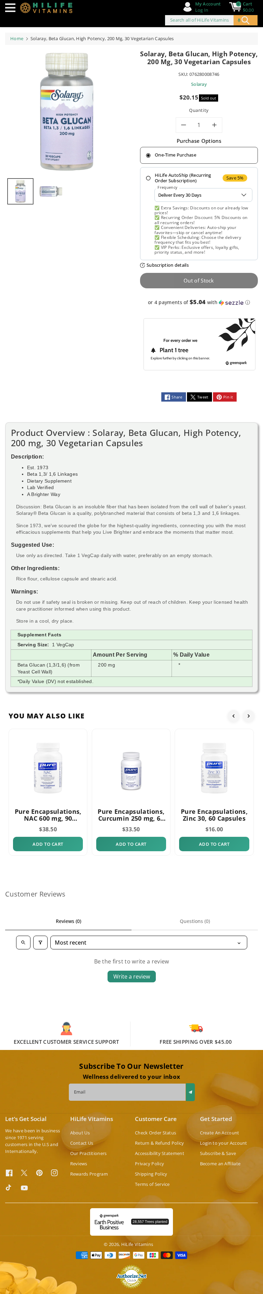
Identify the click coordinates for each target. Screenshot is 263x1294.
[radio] (199, 155)
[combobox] (211, 20)
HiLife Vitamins (137, 1244)
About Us (80, 1133)
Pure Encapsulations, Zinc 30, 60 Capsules (214, 815)
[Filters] (40, 942)
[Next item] (248, 716)
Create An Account (219, 1133)
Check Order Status (155, 1133)
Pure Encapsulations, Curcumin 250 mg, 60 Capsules (131, 815)
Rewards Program (89, 1174)
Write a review (131, 976)
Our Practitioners (88, 1153)
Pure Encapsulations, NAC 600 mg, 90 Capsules (48, 815)
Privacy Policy (149, 1163)
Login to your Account (223, 1143)
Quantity (199, 110)
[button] (12, 7)
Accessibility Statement (159, 1153)
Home (16, 38)
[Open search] (23, 942)
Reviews (78, 1163)
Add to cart (48, 844)
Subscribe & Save (218, 1153)
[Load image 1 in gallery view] (20, 191)
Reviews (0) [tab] (68, 921)
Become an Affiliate (220, 1163)
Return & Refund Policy (159, 1143)
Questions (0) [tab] (195, 921)
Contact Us (81, 1143)
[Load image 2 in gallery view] (50, 191)
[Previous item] (233, 716)
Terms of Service (152, 1184)
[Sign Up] (190, 1092)
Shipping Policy (151, 1174)
